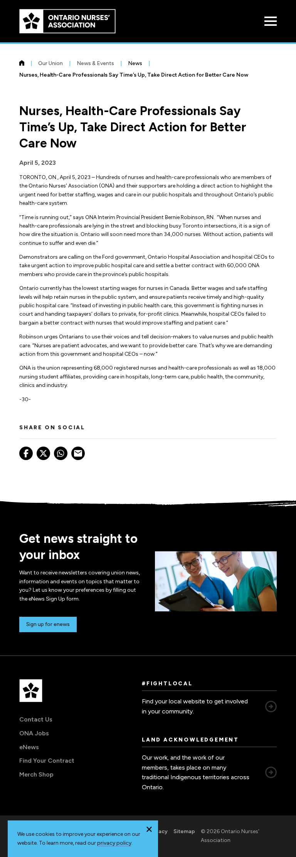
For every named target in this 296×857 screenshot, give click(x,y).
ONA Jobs (34, 733)
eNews (29, 747)
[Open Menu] (270, 21)
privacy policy (114, 843)
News (135, 63)
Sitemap (184, 831)
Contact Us (35, 719)
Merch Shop (36, 774)
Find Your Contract (46, 760)
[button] (149, 829)
